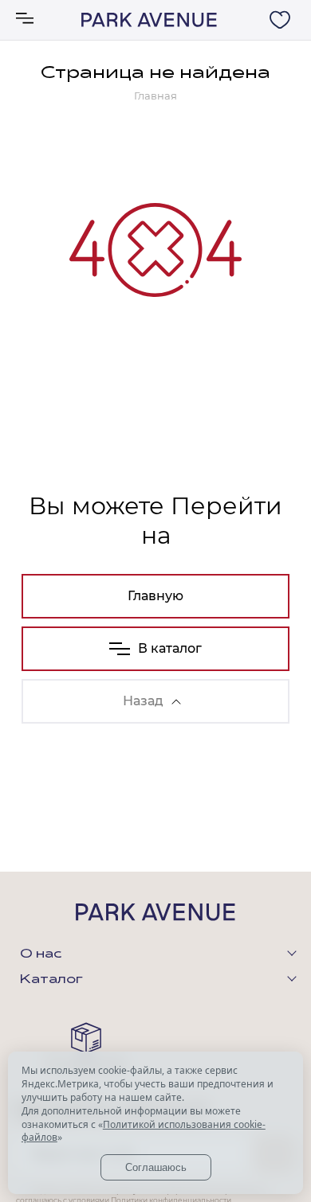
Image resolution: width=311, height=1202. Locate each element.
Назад (143, 700)
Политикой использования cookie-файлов (144, 1131)
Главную (155, 595)
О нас (40, 954)
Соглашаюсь (156, 1167)
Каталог (51, 980)
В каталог (170, 648)
